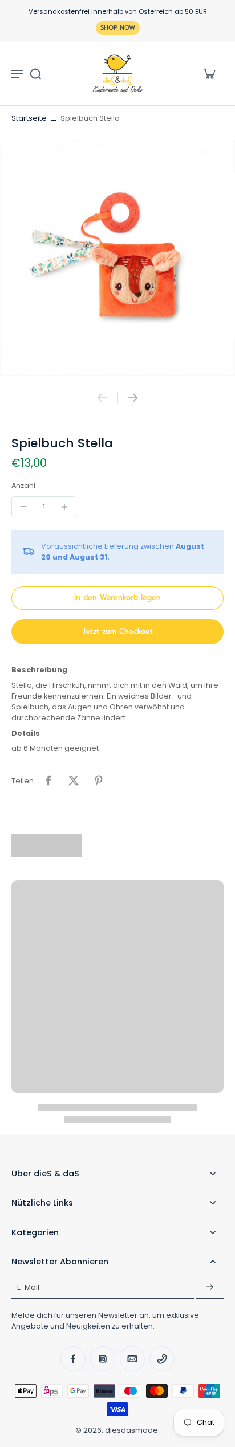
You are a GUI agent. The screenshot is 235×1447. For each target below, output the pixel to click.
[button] (117, 598)
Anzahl (23, 485)
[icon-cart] (208, 73)
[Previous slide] (102, 397)
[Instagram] (102, 1358)
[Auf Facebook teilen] (48, 780)
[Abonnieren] (210, 1287)
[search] (35, 73)
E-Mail (28, 1287)
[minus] (23, 506)
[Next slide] (132, 397)
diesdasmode (131, 1430)
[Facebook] (73, 1358)
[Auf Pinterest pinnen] (98, 780)
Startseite (29, 118)
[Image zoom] (117, 258)
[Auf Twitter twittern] (73, 780)
